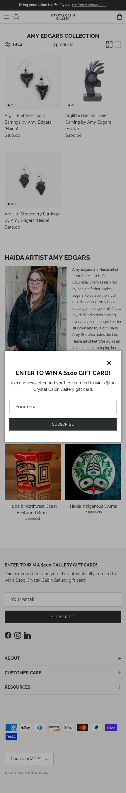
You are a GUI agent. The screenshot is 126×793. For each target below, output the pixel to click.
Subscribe (63, 424)
